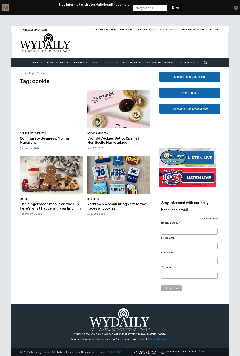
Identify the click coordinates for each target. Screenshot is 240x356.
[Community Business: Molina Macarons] (51, 109)
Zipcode (166, 267)
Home (23, 73)
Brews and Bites (97, 133)
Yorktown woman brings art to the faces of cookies (116, 206)
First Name (167, 237)
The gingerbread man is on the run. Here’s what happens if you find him (50, 206)
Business (93, 199)
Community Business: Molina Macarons (44, 140)
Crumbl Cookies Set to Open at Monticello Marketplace (113, 140)
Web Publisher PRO (112, 352)
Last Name (167, 252)
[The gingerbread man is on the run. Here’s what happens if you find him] (51, 175)
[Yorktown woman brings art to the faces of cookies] (118, 175)
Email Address (170, 223)
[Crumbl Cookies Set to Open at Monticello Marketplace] (118, 109)
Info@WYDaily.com (158, 339)
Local (24, 199)
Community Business (33, 133)
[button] (205, 62)
